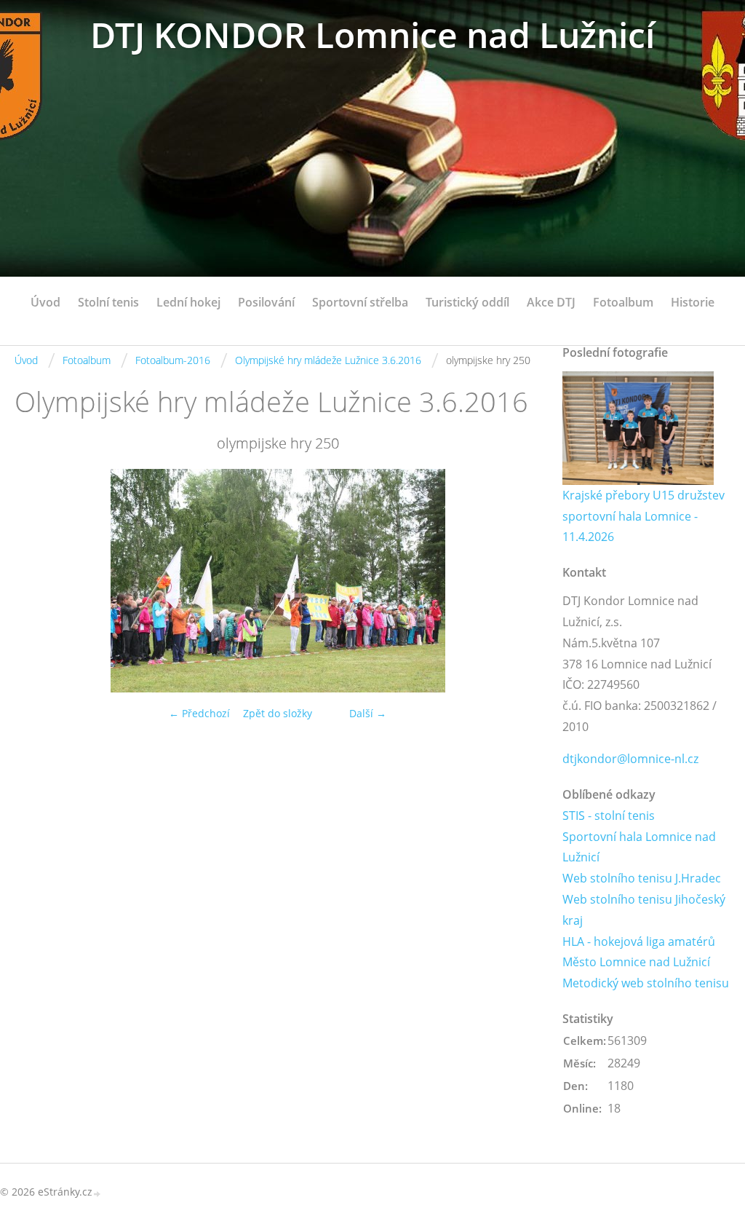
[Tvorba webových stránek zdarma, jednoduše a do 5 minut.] (97, 1193)
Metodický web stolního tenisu (645, 983)
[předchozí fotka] (38, 580)
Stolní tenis (108, 302)
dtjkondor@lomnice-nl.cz (630, 759)
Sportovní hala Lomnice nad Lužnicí (639, 847)
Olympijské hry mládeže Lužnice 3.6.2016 (328, 360)
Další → (367, 713)
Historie (692, 302)
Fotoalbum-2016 (172, 360)
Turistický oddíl (467, 302)
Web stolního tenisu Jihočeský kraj (643, 909)
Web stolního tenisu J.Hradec (641, 878)
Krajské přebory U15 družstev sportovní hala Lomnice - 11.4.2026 (643, 516)
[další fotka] (517, 580)
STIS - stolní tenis (608, 815)
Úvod (45, 302)
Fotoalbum (623, 302)
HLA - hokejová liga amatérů (638, 941)
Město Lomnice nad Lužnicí (636, 962)
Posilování (266, 302)
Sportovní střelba (360, 302)
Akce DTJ (551, 302)
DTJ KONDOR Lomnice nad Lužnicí (372, 34)
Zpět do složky (277, 713)
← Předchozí (199, 713)
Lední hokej (188, 302)
